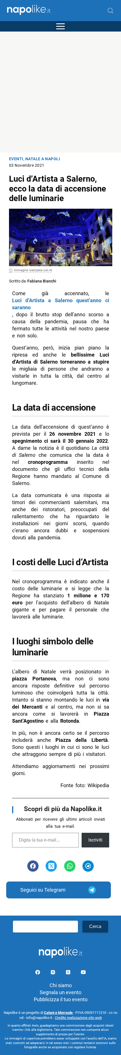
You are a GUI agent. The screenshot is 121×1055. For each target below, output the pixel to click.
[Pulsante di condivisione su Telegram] (88, 866)
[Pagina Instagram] (53, 973)
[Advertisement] (60, 92)
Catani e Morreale (58, 1013)
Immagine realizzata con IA (33, 270)
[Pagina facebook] (38, 973)
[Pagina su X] (68, 973)
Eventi (16, 159)
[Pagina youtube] (83, 973)
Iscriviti (95, 840)
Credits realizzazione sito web (78, 1018)
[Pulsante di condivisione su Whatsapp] (69, 866)
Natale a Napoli (42, 159)
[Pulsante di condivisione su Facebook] (33, 866)
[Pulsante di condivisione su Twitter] (51, 866)
